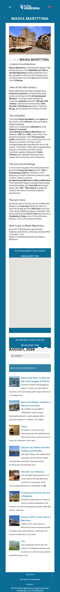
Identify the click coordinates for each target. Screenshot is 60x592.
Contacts (30, 575)
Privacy (30, 584)
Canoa (24, 426)
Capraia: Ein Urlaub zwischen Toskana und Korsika (35, 449)
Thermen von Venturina (32, 472)
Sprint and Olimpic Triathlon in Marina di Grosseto (36, 404)
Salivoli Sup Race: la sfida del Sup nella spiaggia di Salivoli (35, 380)
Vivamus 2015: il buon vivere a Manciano (36, 519)
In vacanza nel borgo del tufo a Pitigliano (35, 494)
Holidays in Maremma (30, 579)
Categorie (15, 329)
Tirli (23, 541)
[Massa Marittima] (30, 40)
